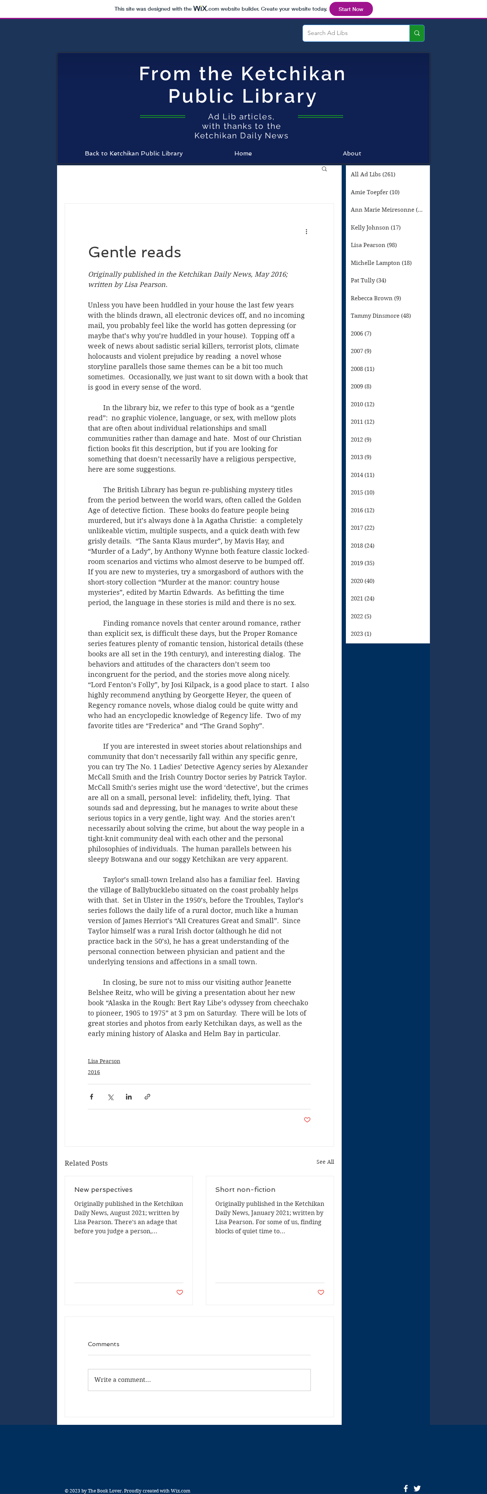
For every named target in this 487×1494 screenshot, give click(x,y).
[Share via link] (147, 1096)
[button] (324, 168)
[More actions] (306, 231)
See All (325, 1161)
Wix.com (180, 1491)
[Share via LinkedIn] (128, 1096)
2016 (94, 1072)
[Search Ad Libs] (416, 33)
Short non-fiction (245, 1189)
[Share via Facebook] (91, 1096)
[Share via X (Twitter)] (110, 1096)
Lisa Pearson (104, 1061)
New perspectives (103, 1189)
